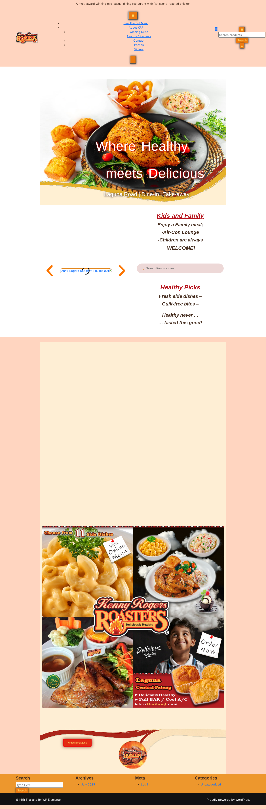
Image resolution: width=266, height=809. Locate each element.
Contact (138, 40)
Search (242, 40)
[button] (49, 270)
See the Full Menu (136, 23)
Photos (139, 45)
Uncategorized (211, 784)
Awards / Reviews (139, 36)
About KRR (136, 27)
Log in (145, 784)
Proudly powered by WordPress (228, 799)
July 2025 (88, 784)
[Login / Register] (216, 29)
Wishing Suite (139, 32)
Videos (138, 49)
